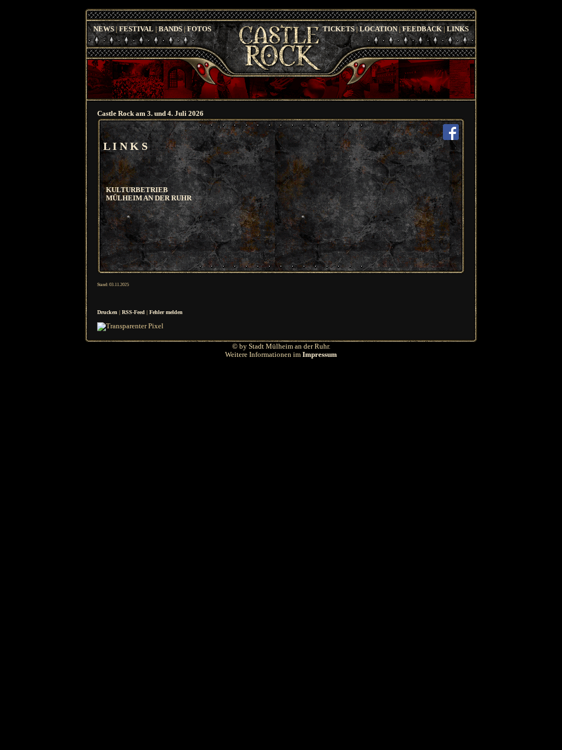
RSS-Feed (133, 312)
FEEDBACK (422, 29)
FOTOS (199, 29)
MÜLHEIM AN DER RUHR (149, 198)
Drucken (107, 312)
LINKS (458, 29)
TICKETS (339, 29)
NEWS (103, 29)
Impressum (319, 355)
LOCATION (378, 29)
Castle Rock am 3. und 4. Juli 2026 (150, 113)
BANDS (170, 29)
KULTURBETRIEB (137, 190)
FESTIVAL (136, 29)
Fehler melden (166, 312)
